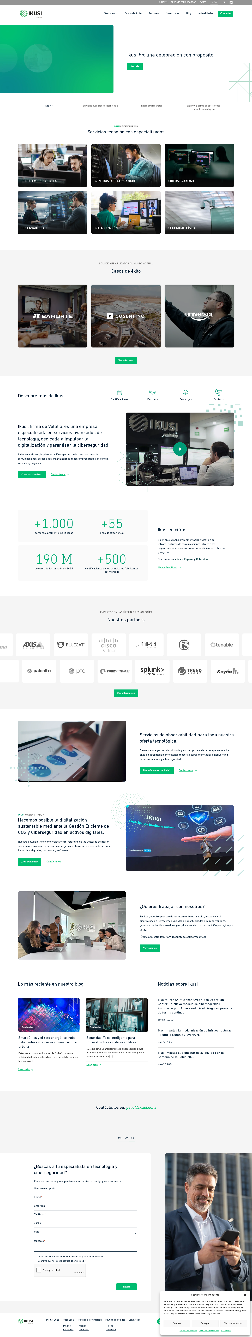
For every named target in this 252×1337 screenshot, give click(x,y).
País (37, 1231)
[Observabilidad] (52, 212)
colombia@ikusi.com (141, 1107)
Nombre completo (45, 1188)
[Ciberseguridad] (199, 165)
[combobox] (85, 1233)
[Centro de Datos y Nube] (125, 165)
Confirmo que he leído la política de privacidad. (62, 1261)
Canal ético (135, 1320)
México (67, 1325)
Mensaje (39, 1241)
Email (38, 1197)
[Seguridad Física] (199, 212)
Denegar (205, 1323)
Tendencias (27, 1027)
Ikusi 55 (163, 2)
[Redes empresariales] (52, 165)
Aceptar (177, 1323)
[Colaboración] (125, 212)
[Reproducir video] (180, 449)
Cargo (37, 1223)
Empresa (39, 1206)
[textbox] (85, 1233)
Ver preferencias (233, 1323)
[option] (126, 59)
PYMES (203, 2)
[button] (245, 1295)
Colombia (68, 1329)
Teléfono (40, 1214)
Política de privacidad (209, 1331)
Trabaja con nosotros (183, 2)
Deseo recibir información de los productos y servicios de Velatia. (70, 1256)
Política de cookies (188, 1331)
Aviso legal (226, 1331)
